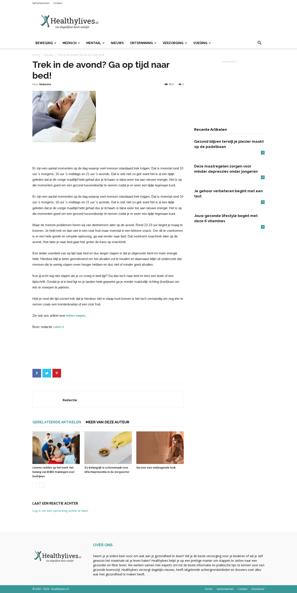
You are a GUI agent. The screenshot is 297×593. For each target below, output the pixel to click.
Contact (57, 3)
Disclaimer (258, 589)
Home (36, 55)
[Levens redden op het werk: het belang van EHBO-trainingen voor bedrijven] (56, 447)
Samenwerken (40, 3)
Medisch (70, 43)
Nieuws (117, 43)
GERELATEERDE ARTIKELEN (56, 422)
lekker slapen (75, 315)
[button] (259, 43)
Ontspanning (141, 43)
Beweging (44, 43)
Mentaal (93, 43)
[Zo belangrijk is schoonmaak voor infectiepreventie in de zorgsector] (108, 447)
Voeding (200, 43)
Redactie (45, 84)
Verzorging (173, 43)
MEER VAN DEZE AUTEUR (107, 422)
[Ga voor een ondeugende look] (160, 447)
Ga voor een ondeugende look (156, 467)
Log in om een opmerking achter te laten (60, 510)
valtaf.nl (58, 327)
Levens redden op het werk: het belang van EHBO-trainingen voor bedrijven (53, 472)
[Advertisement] (185, 22)
